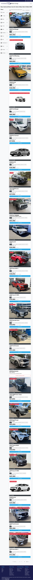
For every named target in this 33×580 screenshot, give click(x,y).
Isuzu (2, 569)
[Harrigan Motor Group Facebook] (30, 0)
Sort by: (24, 10)
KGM (2, 570)
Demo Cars (11, 569)
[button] (31, 3)
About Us (26, 568)
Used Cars (11, 570)
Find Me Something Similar (20, 375)
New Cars (11, 568)
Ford (2, 568)
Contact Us (27, 569)
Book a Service (19, 568)
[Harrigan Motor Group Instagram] (31, 0)
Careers (26, 570)
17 (24, 561)
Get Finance (20, 63)
